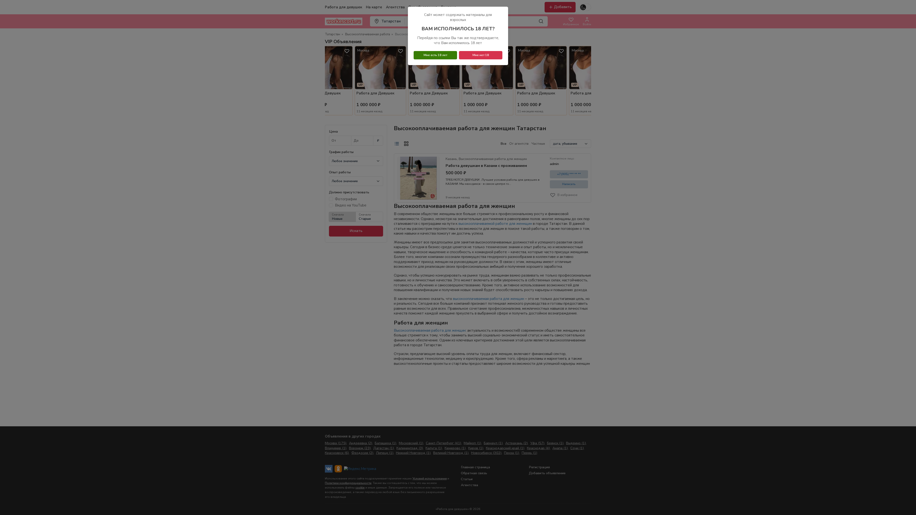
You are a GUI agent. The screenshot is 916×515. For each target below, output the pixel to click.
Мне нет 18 (481, 55)
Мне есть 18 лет (435, 55)
